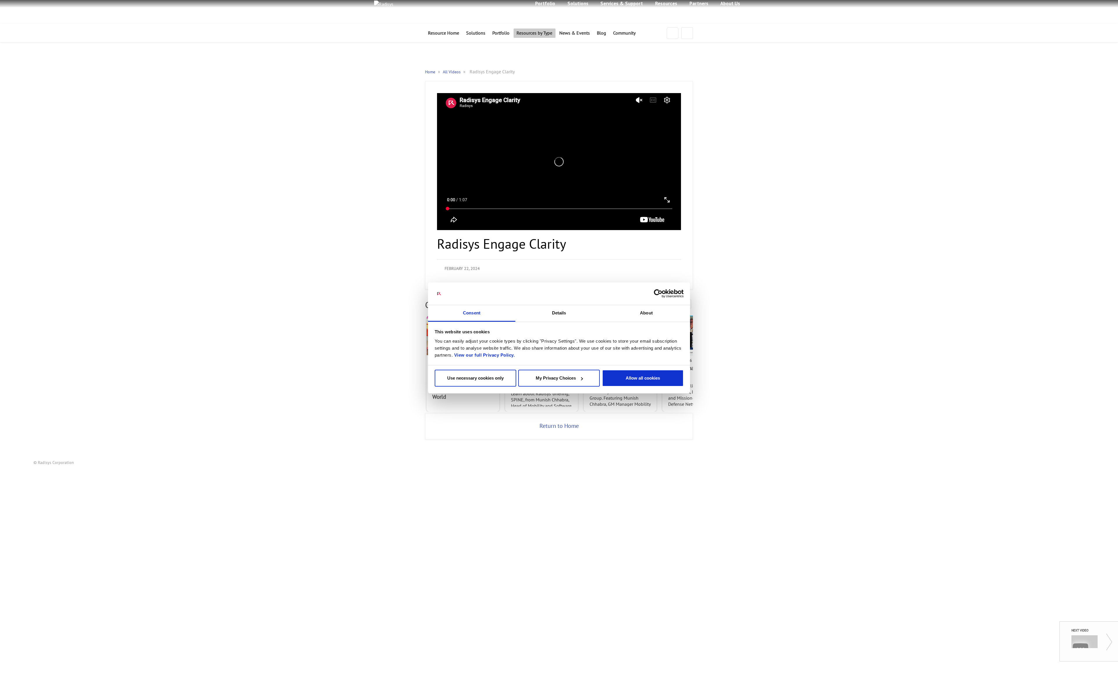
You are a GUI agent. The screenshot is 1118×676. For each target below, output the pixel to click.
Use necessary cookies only (475, 378)
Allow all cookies (643, 378)
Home (430, 72)
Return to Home (559, 426)
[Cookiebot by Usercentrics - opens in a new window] (658, 293)
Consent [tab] (471, 312)
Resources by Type (534, 33)
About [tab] (646, 312)
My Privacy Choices (556, 378)
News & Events (574, 33)
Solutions (475, 33)
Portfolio (501, 33)
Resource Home (443, 33)
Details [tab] (559, 312)
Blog (601, 33)
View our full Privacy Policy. (484, 355)
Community (624, 33)
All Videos (452, 72)
